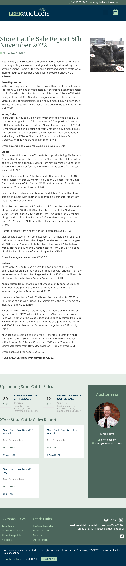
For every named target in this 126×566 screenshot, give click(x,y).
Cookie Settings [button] (13, 559)
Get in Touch (40, 539)
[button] (105, 12)
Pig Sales (7, 539)
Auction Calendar (43, 526)
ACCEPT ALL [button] (49, 559)
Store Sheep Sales (12, 535)
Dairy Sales (8, 526)
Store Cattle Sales (12, 530)
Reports (37, 535)
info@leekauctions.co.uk (110, 528)
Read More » (9, 447)
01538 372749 (85, 528)
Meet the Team (42, 530)
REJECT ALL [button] (31, 559)
